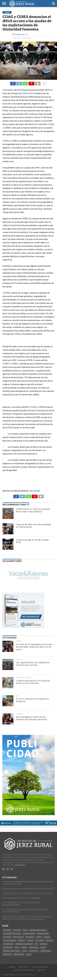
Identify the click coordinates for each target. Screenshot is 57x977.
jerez (43, 947)
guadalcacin (29, 934)
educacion (19, 954)
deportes (7, 947)
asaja (24, 947)
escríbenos (20, 865)
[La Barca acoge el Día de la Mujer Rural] (8, 544)
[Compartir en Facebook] (13, 82)
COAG (24, 93)
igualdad (7, 954)
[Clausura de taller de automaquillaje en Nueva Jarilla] (8, 528)
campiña (7, 930)
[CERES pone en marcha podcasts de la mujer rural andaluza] (8, 513)
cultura (7, 937)
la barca (30, 937)
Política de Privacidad (24, 970)
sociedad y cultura (12, 934)
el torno (40, 941)
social (47, 937)
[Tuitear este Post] (19, 82)
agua (24, 951)
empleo (22, 941)
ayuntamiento (9, 941)
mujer (37, 491)
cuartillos (45, 951)
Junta (39, 937)
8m (31, 491)
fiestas (49, 941)
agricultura (42, 934)
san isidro (33, 947)
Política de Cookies (40, 967)
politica (17, 930)
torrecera (8, 944)
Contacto (41, 970)
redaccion (20, 34)
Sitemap (11, 967)
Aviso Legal (23, 967)
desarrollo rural (38, 930)
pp (36, 944)
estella (43, 944)
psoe (17, 947)
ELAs (25, 930)
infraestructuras (11, 951)
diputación (18, 937)
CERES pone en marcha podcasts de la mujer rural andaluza (33, 510)
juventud (33, 951)
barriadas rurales (24, 944)
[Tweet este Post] (22, 495)
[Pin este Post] (31, 82)
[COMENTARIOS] (44, 82)
